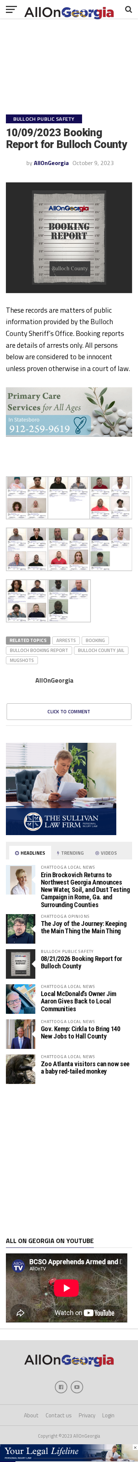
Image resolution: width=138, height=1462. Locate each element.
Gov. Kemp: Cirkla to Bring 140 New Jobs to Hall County (80, 1032)
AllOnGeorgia (51, 162)
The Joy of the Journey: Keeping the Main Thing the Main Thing (84, 927)
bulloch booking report (39, 650)
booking (95, 640)
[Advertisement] (69, 1160)
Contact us (59, 1415)
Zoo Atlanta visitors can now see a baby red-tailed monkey (85, 1067)
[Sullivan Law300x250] (61, 832)
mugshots (22, 660)
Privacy (87, 1415)
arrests (66, 640)
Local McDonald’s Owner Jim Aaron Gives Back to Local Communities (78, 1001)
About (31, 1415)
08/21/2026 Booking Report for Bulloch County (81, 962)
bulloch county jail (101, 650)
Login (108, 1415)
